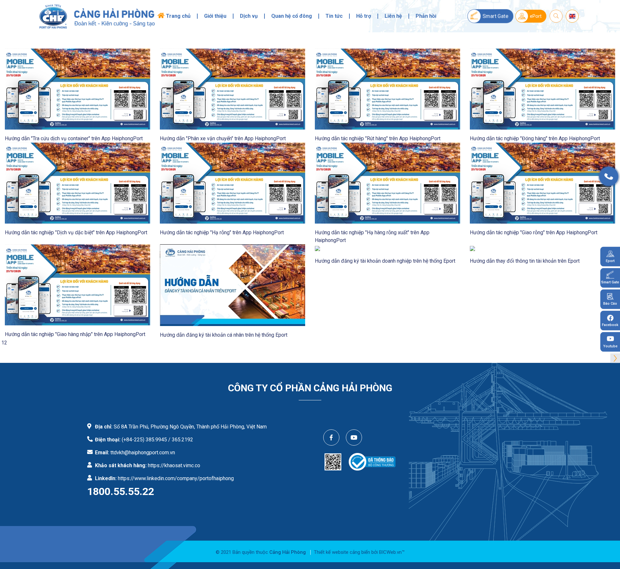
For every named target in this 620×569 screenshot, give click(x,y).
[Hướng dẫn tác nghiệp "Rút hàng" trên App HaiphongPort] (387, 89)
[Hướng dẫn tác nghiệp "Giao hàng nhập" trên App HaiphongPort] (77, 284)
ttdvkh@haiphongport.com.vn (142, 452)
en (572, 15)
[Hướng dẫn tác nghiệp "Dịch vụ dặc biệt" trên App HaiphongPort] (77, 183)
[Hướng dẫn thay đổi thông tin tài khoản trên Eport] (472, 248)
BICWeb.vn (390, 552)
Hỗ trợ (363, 16)
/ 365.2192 (180, 440)
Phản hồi (426, 16)
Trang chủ (178, 16)
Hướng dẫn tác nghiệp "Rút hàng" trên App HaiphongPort (377, 138)
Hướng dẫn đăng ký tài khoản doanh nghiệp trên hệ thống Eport (385, 261)
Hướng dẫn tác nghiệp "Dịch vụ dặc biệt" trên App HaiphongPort (76, 232)
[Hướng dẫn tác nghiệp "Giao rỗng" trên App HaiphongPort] (542, 183)
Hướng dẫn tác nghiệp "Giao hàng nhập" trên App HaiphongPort (75, 334)
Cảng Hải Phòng (287, 552)
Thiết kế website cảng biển (342, 552)
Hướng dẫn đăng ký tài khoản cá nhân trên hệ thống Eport (223, 335)
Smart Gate (495, 16)
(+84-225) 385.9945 (144, 440)
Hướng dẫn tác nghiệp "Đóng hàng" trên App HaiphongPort (535, 138)
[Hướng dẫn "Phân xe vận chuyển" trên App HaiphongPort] (232, 89)
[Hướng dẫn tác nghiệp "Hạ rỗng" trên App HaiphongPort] (232, 183)
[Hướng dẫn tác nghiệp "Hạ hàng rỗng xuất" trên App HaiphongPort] (387, 183)
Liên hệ (393, 16)
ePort (536, 16)
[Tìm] (556, 16)
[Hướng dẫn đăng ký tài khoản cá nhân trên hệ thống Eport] (232, 285)
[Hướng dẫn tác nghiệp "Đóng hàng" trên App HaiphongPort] (542, 89)
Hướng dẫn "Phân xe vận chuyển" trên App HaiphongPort (223, 138)
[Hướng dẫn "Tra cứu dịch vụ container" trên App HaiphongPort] (77, 89)
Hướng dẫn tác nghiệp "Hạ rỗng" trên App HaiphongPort (222, 232)
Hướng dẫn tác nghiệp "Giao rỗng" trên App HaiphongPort (533, 232)
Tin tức (334, 16)
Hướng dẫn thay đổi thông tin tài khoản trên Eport (525, 261)
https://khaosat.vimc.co (174, 465)
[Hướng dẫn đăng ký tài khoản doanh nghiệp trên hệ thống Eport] (317, 248)
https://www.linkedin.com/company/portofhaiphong (176, 478)
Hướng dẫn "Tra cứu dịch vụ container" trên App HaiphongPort (74, 138)
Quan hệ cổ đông (291, 16)
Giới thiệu (215, 16)
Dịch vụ (249, 16)
